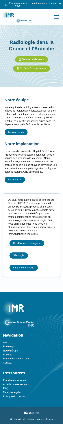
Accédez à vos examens (44, 3)
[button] (56, 17)
